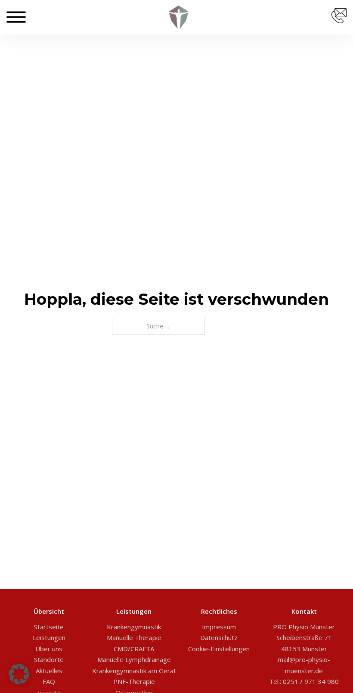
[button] (19, 674)
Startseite (49, 626)
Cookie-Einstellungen (219, 648)
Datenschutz (219, 637)
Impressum (219, 626)
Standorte (49, 659)
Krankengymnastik (134, 626)
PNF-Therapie (134, 681)
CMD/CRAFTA (134, 648)
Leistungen (49, 637)
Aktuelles (49, 670)
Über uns (48, 648)
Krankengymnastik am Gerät (134, 670)
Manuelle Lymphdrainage (134, 659)
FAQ (49, 681)
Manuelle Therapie (134, 637)
